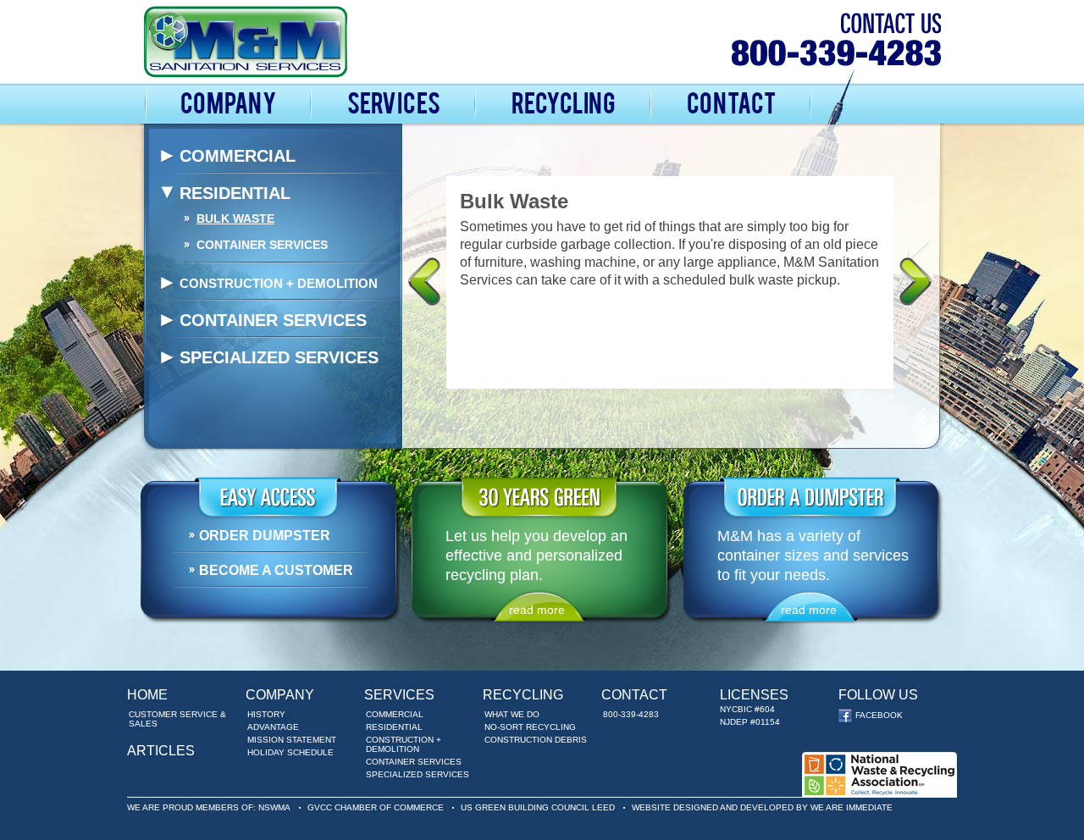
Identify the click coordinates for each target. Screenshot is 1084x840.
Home (147, 695)
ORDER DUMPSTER (264, 535)
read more (537, 609)
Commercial (238, 155)
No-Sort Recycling (530, 727)
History (266, 714)
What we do (511, 714)
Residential (235, 193)
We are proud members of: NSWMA (208, 807)
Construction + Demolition (279, 283)
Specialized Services (279, 357)
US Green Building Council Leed (538, 807)
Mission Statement (291, 739)
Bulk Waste (235, 218)
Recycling (564, 101)
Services (393, 101)
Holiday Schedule (290, 752)
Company (228, 101)
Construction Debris (535, 739)
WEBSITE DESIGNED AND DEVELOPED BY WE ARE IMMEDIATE (762, 807)
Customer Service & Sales (177, 719)
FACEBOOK (862, 715)
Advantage (273, 727)
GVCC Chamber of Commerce (375, 807)
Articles (161, 750)
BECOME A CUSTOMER (276, 570)
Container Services (262, 244)
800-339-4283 (631, 714)
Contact (731, 101)
